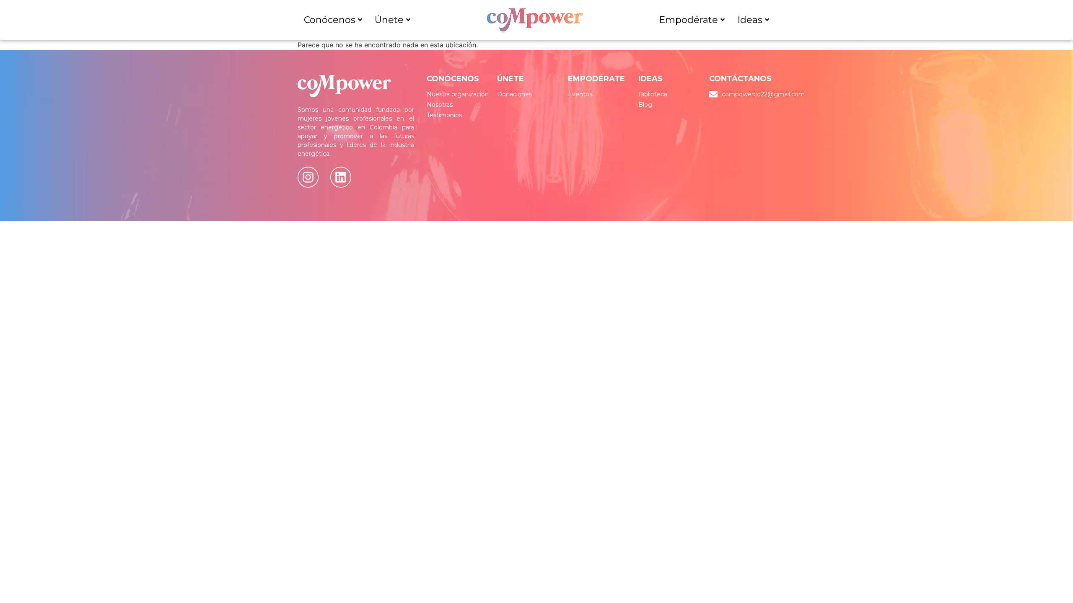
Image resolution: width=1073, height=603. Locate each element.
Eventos (580, 94)
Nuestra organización (458, 94)
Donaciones (514, 94)
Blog (645, 104)
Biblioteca (652, 94)
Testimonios (444, 115)
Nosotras (440, 104)
